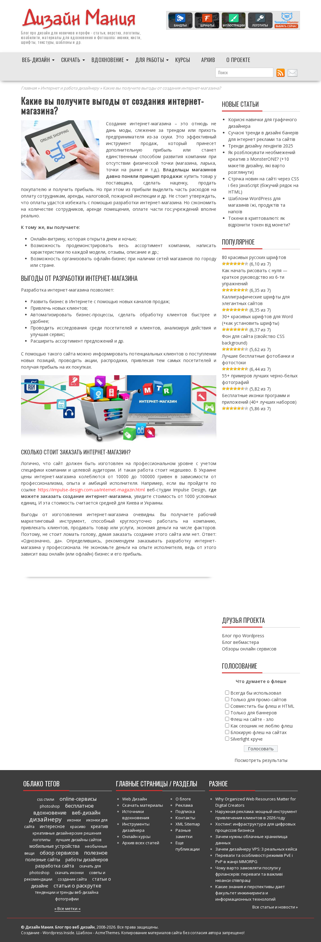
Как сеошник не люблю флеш (261, 726)
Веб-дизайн (36, 60)
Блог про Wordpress (243, 636)
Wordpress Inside (58, 932)
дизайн (43, 32)
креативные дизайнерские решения (67, 833)
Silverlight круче (246, 739)
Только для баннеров (253, 713)
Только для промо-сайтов (258, 699)
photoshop (50, 806)
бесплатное (79, 805)
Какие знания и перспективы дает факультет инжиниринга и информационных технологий (250, 893)
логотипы (41, 839)
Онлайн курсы (136, 836)
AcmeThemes (107, 932)
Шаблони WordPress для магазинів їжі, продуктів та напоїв (256, 205)
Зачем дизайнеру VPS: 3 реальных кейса (256, 849)
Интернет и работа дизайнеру (69, 88)
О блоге (183, 799)
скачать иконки (69, 872)
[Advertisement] (261, 512)
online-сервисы (78, 798)
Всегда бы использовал (255, 693)
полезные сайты (42, 859)
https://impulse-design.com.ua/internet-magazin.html (91, 490)
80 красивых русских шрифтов (254, 257)
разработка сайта (54, 866)
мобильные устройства (54, 846)
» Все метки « (68, 908)
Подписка (185, 811)
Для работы (149, 60)
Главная (29, 88)
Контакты (185, 817)
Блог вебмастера (240, 642)
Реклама (184, 805)
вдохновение (49, 812)
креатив (99, 826)
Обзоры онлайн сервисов (249, 649)
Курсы (182, 60)
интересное (52, 826)
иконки (74, 820)
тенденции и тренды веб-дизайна (66, 892)
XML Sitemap (188, 824)
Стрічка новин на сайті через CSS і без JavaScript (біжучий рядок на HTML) (263, 185)
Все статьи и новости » (275, 907)
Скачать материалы (142, 805)
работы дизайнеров (87, 859)
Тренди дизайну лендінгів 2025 (260, 146)
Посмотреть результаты (260, 760)
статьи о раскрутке (77, 885)
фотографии (67, 899)
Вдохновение (108, 60)
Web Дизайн (134, 799)
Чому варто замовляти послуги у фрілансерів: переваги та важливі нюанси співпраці (249, 874)
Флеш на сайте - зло (252, 719)
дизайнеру (45, 819)
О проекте (238, 60)
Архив (208, 60)
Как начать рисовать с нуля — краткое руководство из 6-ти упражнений (254, 277)
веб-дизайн (86, 812)
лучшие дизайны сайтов (78, 839)
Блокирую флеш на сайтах (258, 732)
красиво (78, 826)
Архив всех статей (140, 843)
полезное (96, 852)
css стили (45, 799)
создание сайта (72, 879)
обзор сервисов (59, 852)
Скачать (70, 60)
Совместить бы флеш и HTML (262, 706)
